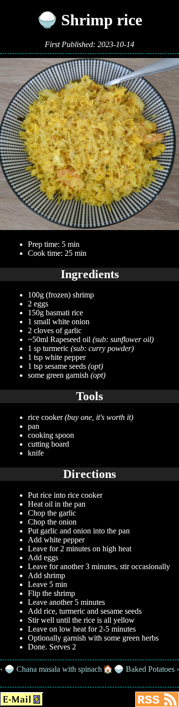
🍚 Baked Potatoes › (146, 669)
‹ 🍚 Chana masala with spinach (51, 669)
